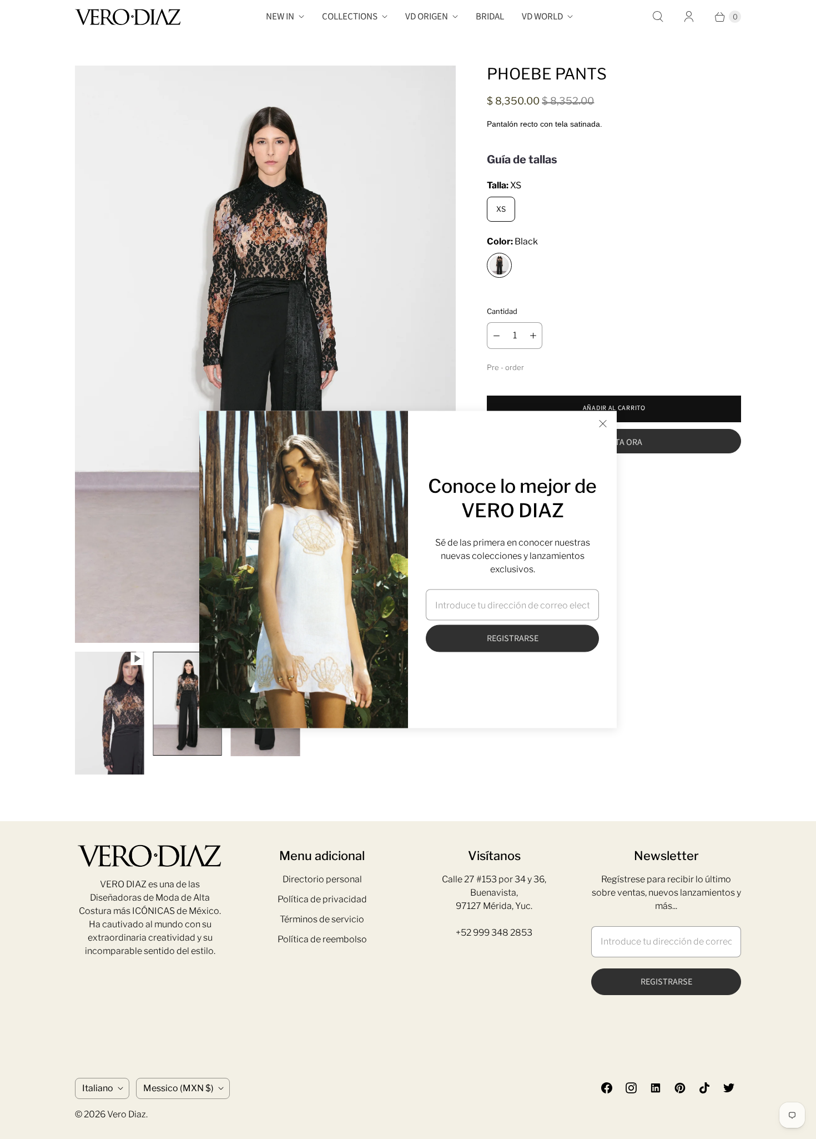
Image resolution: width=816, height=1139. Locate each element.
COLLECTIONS (349, 16)
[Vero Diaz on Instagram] (631, 1088)
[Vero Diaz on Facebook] (607, 1088)
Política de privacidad (322, 899)
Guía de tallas (522, 159)
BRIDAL (490, 16)
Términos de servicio (322, 919)
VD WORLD (542, 16)
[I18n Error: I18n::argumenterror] (109, 713)
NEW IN (280, 16)
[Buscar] (657, 16)
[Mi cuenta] (688, 16)
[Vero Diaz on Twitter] (729, 1088)
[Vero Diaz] (127, 17)
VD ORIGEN (426, 16)
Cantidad (502, 311)
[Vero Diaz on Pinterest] (680, 1088)
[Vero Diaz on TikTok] (704, 1088)
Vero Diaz (126, 1114)
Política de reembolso (322, 939)
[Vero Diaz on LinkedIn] (655, 1088)
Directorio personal (322, 879)
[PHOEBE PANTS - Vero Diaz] (265, 354)
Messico (178, 1088)
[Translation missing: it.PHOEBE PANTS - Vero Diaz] (187, 704)
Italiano (97, 1088)
